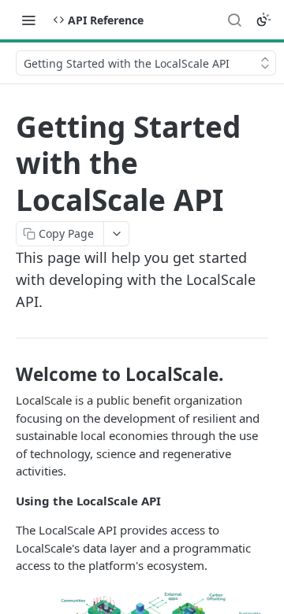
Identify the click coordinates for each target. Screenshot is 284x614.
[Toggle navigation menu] (28, 19)
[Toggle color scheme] (263, 19)
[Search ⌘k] (234, 19)
